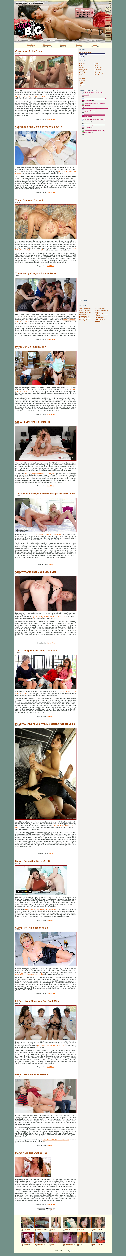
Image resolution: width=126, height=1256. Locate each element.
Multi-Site (82, 78)
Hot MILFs (50, 266)
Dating (96, 63)
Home (81, 52)
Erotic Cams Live (84, 310)
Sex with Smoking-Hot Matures (32, 421)
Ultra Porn (98, 321)
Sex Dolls (82, 80)
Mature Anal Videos (85, 318)
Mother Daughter (99, 73)
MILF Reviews (47, 45)
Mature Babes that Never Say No (33, 861)
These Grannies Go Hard (29, 200)
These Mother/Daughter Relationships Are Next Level (45, 493)
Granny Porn (51, 643)
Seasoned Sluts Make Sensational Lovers (38, 126)
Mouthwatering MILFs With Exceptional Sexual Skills (45, 724)
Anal (80, 65)
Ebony (96, 65)
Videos (51, 564)
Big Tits (81, 67)
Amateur (82, 63)
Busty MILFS (51, 119)
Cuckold (81, 74)
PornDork (79, 45)
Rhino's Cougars (31, 45)
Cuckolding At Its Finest (28, 51)
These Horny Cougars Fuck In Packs (35, 273)
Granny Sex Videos (85, 312)
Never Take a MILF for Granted (32, 1074)
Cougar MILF (51, 339)
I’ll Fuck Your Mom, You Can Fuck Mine (37, 1001)
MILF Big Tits (83, 320)
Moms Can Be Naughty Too (30, 346)
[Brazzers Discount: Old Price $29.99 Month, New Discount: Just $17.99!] (63, 43)
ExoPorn (95, 45)
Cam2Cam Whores (85, 308)
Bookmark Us (88, 52)
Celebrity (82, 71)
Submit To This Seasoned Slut (32, 927)
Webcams (82, 84)
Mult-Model (97, 74)
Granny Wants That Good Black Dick (35, 572)
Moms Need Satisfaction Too (31, 1153)
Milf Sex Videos (100, 308)
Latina (96, 71)
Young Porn (63, 45)
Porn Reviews (99, 317)
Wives (81, 86)
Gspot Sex (82, 314)
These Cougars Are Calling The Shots (36, 650)
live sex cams (84, 316)
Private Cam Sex (100, 319)
